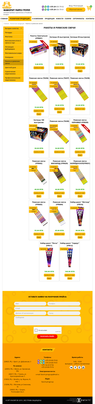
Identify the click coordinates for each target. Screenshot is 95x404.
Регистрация (78, 6)
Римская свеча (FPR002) (38, 162)
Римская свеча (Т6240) (59, 121)
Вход (70, 6)
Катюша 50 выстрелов (80, 37)
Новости (59, 19)
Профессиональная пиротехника (12, 79)
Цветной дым (10, 67)
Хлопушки (9, 57)
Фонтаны (8, 37)
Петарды (8, 32)
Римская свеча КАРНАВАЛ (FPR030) (80, 121)
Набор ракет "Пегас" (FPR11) (49, 244)
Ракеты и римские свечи (12, 62)
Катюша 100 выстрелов (39, 121)
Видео (80, 71)
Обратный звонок (75, 9)
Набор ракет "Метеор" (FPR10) (80, 203)
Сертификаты (78, 19)
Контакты (90, 19)
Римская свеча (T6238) (80, 78)
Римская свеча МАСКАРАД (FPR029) (59, 162)
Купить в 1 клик (38, 68)
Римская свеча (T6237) (59, 78)
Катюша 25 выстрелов (59, 37)
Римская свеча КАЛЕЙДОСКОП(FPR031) (80, 162)
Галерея (68, 19)
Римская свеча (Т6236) (39, 78)
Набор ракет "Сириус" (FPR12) (69, 244)
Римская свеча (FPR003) (38, 203)
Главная (4, 19)
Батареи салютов (12, 28)
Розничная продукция (20, 19)
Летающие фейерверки (10, 48)
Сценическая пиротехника (10, 73)
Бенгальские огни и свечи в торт (13, 42)
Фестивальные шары (13, 53)
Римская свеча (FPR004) (59, 203)
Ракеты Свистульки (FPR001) (39, 37)
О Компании (37, 19)
